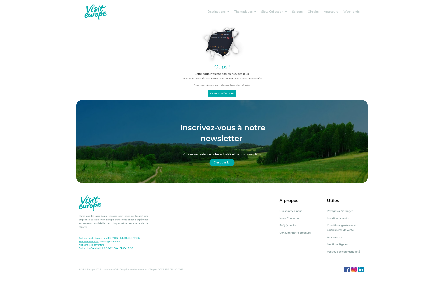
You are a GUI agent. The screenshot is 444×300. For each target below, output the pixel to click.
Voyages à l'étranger (340, 211)
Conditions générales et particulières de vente (341, 228)
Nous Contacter (289, 218)
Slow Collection (272, 12)
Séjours (297, 12)
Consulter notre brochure (295, 233)
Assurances (334, 237)
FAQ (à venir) (287, 225)
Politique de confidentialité (343, 252)
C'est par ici (222, 162)
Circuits (313, 12)
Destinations (217, 12)
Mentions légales (337, 244)
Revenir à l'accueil (222, 93)
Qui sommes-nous (290, 211)
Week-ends (351, 12)
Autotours (331, 12)
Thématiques (243, 12)
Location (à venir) (338, 218)
